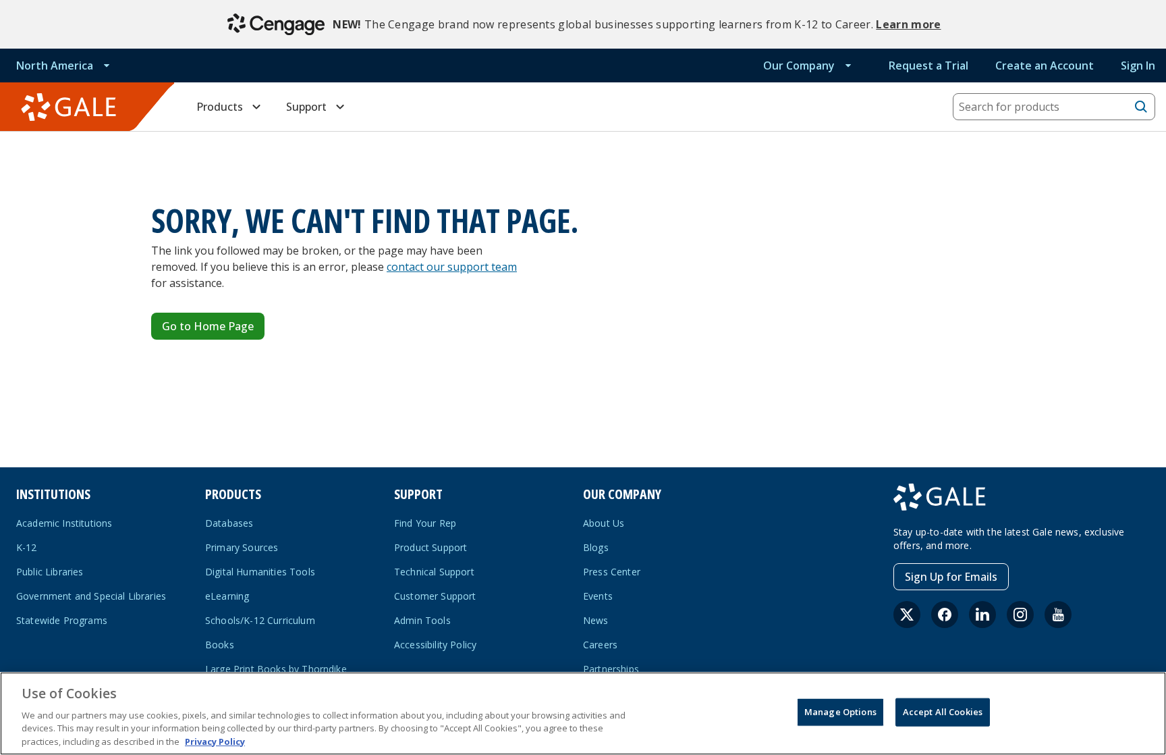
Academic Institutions (64, 523)
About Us (603, 523)
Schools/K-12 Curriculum (260, 620)
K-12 (26, 547)
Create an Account (1044, 65)
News (596, 620)
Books (219, 644)
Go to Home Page (208, 326)
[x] (906, 614)
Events (598, 596)
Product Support (430, 547)
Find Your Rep (425, 523)
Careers (600, 644)
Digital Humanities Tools (260, 571)
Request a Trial (928, 65)
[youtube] (1058, 614)
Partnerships (611, 668)
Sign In (1138, 65)
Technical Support (434, 571)
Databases (229, 523)
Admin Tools (422, 620)
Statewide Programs (61, 620)
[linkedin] (982, 614)
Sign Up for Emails (951, 576)
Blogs (596, 547)
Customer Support (435, 596)
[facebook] (944, 614)
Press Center (611, 571)
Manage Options (840, 712)
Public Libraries (50, 571)
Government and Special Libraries (91, 596)
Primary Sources (241, 547)
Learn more (908, 24)
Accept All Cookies (942, 712)
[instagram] (1020, 614)
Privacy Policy (215, 741)
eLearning (227, 596)
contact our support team (452, 266)
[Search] (1141, 106)
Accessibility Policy (435, 644)
